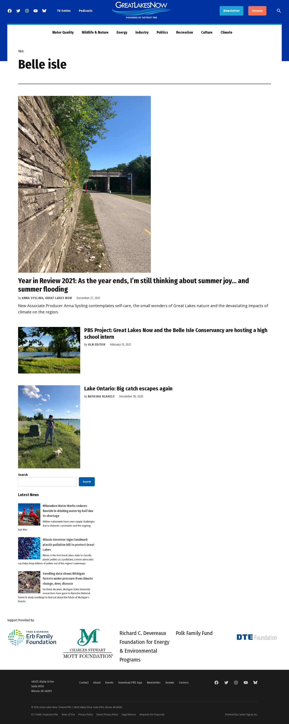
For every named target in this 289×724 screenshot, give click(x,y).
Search (23, 475)
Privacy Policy (85, 714)
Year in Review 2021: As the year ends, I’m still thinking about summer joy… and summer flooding (133, 285)
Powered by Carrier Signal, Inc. (241, 714)
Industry (142, 32)
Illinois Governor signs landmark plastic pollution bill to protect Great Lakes (68, 544)
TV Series (64, 11)
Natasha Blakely (101, 396)
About (96, 682)
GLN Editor (96, 344)
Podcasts (85, 11)
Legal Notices (129, 714)
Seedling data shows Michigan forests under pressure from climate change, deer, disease (68, 578)
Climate (226, 32)
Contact (83, 682)
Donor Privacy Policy (107, 714)
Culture (207, 32)
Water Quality (63, 32)
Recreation (184, 32)
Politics (162, 32)
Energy (122, 32)
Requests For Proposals (152, 714)
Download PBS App (130, 682)
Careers (184, 682)
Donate (257, 11)
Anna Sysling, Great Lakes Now (47, 298)
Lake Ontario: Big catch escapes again (128, 388)
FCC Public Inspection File (44, 714)
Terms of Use (68, 714)
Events (109, 682)
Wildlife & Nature (95, 32)
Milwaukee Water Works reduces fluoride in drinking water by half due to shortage (68, 511)
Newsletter (231, 11)
